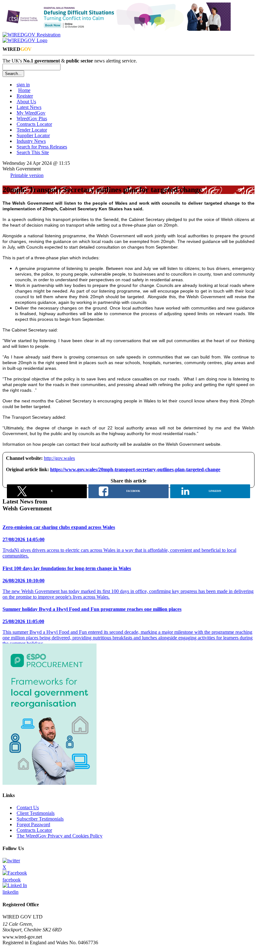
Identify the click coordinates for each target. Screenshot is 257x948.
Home (24, 90)
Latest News (29, 107)
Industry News (31, 141)
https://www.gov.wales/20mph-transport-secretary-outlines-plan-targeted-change (135, 469)
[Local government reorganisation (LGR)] (50, 783)
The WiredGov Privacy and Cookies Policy (59, 835)
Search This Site (33, 152)
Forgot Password (33, 824)
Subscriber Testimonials (40, 818)
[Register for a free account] (31, 34)
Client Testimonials (36, 813)
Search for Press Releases (42, 146)
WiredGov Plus (32, 118)
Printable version (27, 175)
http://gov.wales (59, 458)
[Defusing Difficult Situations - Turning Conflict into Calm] (117, 29)
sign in (23, 84)
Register (25, 96)
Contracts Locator (34, 124)
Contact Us (28, 807)
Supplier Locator (33, 135)
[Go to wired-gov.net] (25, 40)
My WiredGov (31, 113)
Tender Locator (32, 129)
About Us (26, 101)
